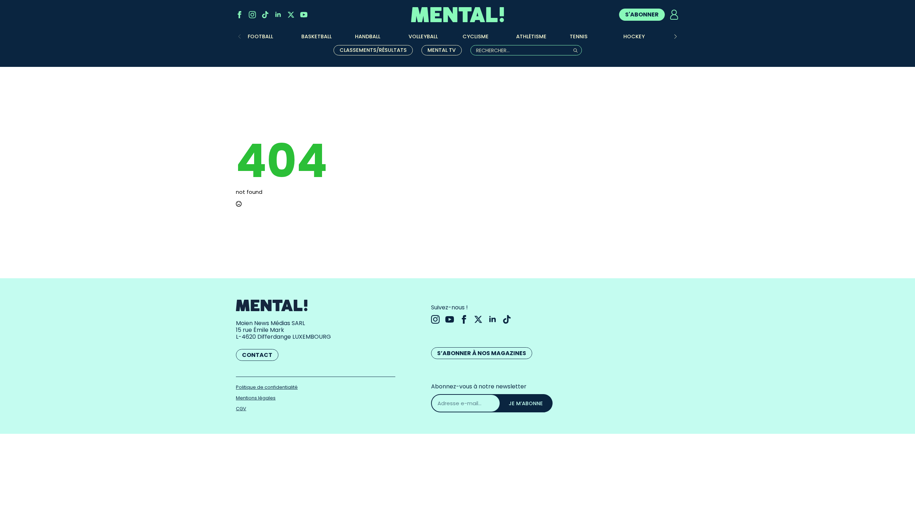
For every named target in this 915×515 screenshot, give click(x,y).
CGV (241, 409)
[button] (675, 36)
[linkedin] (278, 14)
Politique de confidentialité (267, 387)
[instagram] (252, 14)
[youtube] (303, 14)
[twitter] (291, 14)
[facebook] (239, 14)
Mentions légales (256, 398)
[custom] (265, 14)
